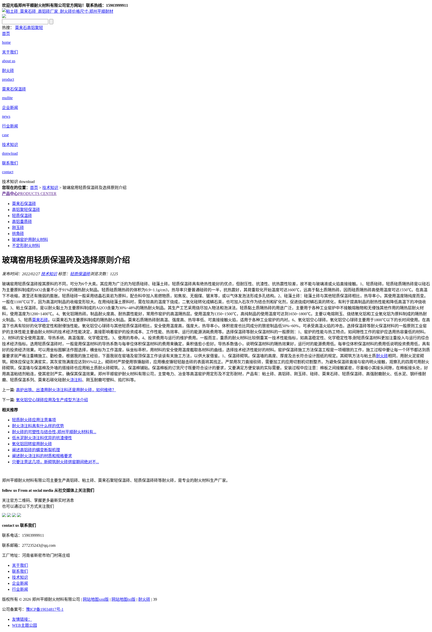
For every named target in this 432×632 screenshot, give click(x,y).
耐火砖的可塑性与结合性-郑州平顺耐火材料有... (54, 432)
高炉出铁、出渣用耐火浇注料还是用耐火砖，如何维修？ (66, 390)
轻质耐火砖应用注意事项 (34, 420)
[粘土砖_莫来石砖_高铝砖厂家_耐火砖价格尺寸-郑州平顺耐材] (57, 11)
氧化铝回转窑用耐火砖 (32, 444)
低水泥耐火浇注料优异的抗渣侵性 (42, 438)
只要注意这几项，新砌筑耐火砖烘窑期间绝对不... (55, 462)
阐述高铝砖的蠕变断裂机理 (36, 450)
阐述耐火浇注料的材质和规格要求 (42, 456)
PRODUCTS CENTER (29, 194)
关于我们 (20, 565)
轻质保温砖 (80, 274)
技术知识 (50, 188)
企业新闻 (20, 583)
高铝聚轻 (35, 28)
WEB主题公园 (24, 625)
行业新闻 (20, 589)
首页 (34, 188)
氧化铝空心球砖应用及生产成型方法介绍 (52, 400)
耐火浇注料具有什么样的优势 (38, 426)
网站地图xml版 (96, 599)
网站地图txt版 (124, 599)
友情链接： (22, 619)
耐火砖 (382, 356)
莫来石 (21, 28)
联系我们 (20, 571)
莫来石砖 (40, 320)
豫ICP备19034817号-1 (45, 609)
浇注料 (76, 380)
